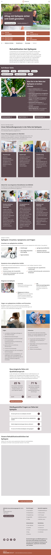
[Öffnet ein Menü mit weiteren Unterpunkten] (49, 1)
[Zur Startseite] (25, 1)
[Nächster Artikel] (6, 179)
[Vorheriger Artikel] (2, 179)
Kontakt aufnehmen (22, 23)
